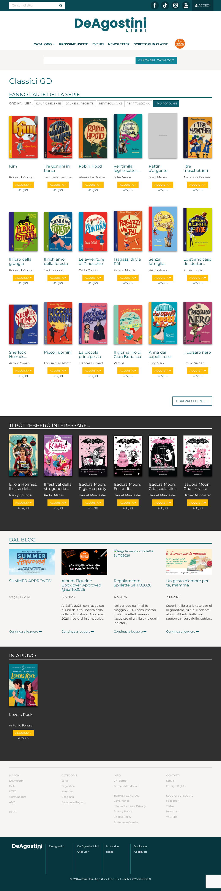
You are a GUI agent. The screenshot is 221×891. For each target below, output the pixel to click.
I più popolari (166, 103)
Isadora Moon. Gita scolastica (163, 486)
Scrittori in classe (151, 44)
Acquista (22, 184)
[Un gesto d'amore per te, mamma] (189, 562)
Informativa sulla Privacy (130, 806)
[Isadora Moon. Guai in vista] (197, 454)
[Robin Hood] (93, 136)
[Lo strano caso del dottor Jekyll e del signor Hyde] (197, 229)
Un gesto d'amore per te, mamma (187, 583)
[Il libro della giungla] (23, 229)
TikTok (170, 806)
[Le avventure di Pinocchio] (93, 229)
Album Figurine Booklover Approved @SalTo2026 (81, 585)
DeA (12, 786)
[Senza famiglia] (163, 229)
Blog (13, 811)
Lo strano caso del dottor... (197, 261)
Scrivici (170, 780)
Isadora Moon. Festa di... (127, 486)
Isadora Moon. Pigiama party (92, 486)
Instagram (173, 811)
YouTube (171, 816)
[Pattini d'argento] (163, 136)
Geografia (68, 796)
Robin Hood (90, 166)
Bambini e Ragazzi (73, 802)
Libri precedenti (190, 401)
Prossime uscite (73, 44)
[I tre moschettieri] (197, 136)
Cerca (156, 60)
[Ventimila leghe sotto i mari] (128, 136)
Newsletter (118, 44)
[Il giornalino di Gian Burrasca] (128, 322)
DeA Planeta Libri (110, 24)
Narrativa (67, 791)
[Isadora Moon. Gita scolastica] (163, 454)
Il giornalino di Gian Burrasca (127, 354)
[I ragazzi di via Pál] (128, 229)
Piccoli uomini (58, 352)
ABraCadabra (17, 796)
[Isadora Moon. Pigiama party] (93, 454)
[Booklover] (180, 44)
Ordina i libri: (21, 103)
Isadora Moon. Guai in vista (196, 486)
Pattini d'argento (158, 168)
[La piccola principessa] (93, 322)
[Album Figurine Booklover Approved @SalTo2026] (84, 562)
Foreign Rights (175, 786)
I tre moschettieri (195, 168)
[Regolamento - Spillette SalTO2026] (137, 562)
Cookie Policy (122, 816)
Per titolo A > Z (110, 103)
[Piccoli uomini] (58, 322)
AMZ (12, 802)
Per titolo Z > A (138, 103)
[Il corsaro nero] (197, 322)
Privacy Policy (123, 811)
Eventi (98, 44)
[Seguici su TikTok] (165, 5)
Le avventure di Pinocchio (91, 261)
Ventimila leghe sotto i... (127, 168)
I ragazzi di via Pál (127, 261)
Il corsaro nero (197, 352)
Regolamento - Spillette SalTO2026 (132, 583)
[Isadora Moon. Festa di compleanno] (128, 454)
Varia (65, 780)
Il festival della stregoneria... (58, 486)
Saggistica (68, 786)
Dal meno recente (79, 103)
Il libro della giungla (20, 261)
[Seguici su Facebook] (155, 5)
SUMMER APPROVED (30, 581)
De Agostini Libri (88, 846)
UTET (12, 791)
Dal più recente (48, 103)
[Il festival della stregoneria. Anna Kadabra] (58, 454)
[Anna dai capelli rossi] (163, 322)
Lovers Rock (21, 715)
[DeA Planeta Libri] (27, 847)
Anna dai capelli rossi (160, 354)
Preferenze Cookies (126, 822)
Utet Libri (83, 851)
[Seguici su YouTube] (186, 5)
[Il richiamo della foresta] (58, 229)
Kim (13, 166)
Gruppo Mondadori (126, 786)
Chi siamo (120, 780)
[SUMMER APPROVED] (32, 562)
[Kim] (23, 136)
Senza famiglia (157, 261)
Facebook (172, 800)
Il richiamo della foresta (56, 261)
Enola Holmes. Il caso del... (23, 486)
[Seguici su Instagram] (175, 5)
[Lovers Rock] (23, 685)
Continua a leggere (24, 631)
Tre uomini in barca (57, 168)
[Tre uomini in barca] (58, 136)
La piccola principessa (90, 354)
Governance (121, 800)
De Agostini (16, 780)
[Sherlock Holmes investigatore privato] (23, 322)
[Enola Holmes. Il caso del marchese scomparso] (23, 454)
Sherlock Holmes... (18, 354)
